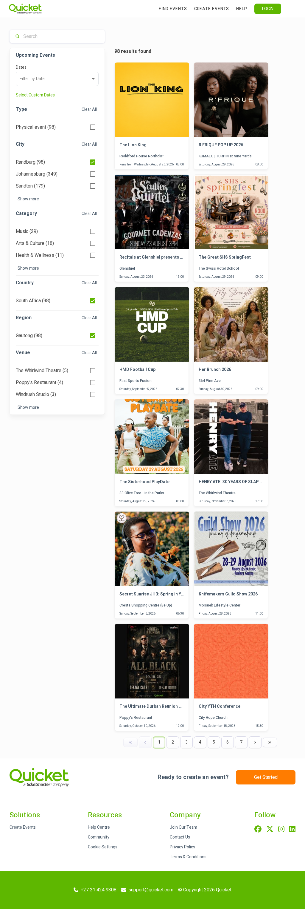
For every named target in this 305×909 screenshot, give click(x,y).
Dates (21, 67)
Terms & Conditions (188, 857)
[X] (269, 829)
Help (241, 9)
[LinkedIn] (292, 829)
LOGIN (267, 9)
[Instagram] (281, 829)
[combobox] (57, 79)
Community (98, 837)
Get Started (266, 777)
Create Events (211, 9)
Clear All (89, 109)
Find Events (173, 9)
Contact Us (180, 837)
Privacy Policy (182, 847)
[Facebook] (258, 829)
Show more (28, 199)
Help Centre (99, 827)
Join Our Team (183, 827)
